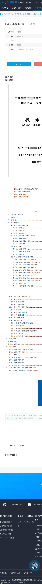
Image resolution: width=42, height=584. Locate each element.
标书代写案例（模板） (30, 14)
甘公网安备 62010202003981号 (14, 583)
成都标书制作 (28, 573)
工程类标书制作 (6, 522)
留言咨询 (19, 64)
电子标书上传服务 (8, 538)
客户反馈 (28, 8)
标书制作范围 (16, 8)
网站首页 (5, 8)
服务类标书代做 (7, 530)
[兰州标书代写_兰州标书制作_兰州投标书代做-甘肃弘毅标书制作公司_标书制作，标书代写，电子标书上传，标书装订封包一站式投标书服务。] (8, 2)
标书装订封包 (6, 534)
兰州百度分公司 (15, 573)
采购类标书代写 (6, 526)
